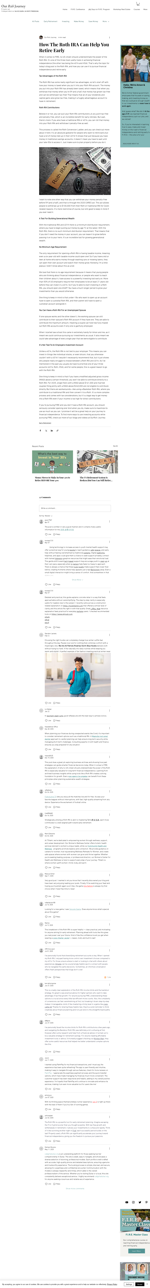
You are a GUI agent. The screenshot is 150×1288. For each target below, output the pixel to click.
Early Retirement (50, 21)
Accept (139, 1284)
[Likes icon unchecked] (46, 534)
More (105, 21)
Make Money (79, 21)
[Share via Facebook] (40, 430)
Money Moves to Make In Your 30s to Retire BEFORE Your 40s (52, 479)
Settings (129, 1284)
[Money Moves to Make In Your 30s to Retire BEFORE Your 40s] (52, 461)
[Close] (147, 1284)
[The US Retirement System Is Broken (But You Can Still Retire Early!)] (97, 461)
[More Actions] (109, 521)
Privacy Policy (112, 1284)
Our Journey (13, 6)
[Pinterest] (146, 1202)
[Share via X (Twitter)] (46, 430)
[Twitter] (140, 1202)
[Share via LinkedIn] (52, 430)
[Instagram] (133, 1202)
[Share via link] (57, 430)
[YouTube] (126, 1202)
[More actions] (109, 37)
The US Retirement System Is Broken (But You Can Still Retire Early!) (95, 479)
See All (115, 446)
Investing (65, 21)
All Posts (35, 21)
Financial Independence (20, 10)
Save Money (93, 21)
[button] (138, 4)
